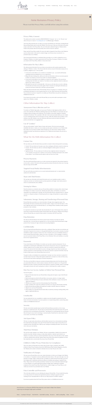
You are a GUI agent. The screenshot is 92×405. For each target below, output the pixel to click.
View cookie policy (69, 403)
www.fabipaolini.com (41, 40)
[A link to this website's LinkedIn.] (90, 17)
